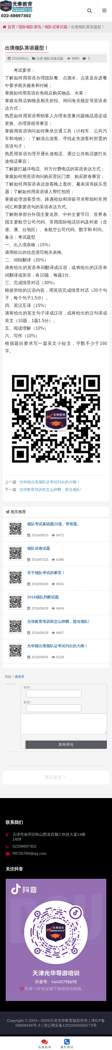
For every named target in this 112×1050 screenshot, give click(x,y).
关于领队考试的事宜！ (46, 573)
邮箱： (28, 702)
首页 (11, 27)
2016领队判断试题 (43, 597)
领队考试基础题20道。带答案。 (54, 524)
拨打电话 (67, 1047)
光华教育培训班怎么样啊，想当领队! (50, 489)
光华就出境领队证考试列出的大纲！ (49, 482)
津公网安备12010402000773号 (70, 1025)
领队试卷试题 (56, 27)
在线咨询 (44, 1047)
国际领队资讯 (29, 27)
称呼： (28, 687)
